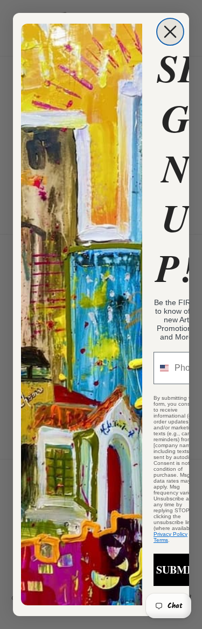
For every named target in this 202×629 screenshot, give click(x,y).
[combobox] (161, 368)
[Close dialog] (170, 31)
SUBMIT (177, 569)
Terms (161, 540)
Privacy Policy (170, 534)
